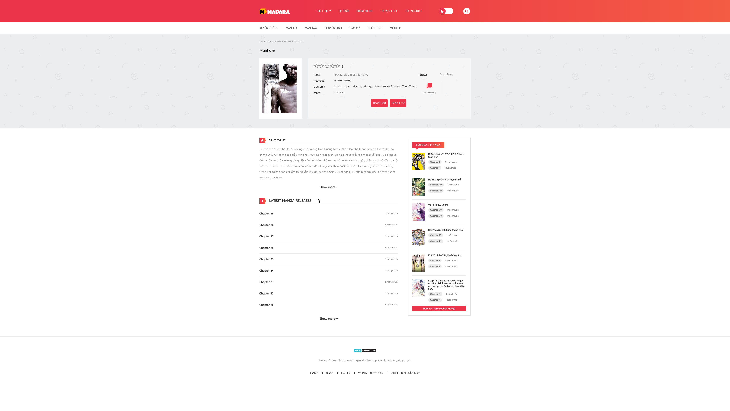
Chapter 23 (266, 282)
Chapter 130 (436, 184)
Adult (347, 86)
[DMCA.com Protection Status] (365, 350)
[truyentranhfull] (274, 11)
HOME (314, 373)
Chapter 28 (266, 225)
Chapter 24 (266, 270)
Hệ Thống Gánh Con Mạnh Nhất (445, 179)
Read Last (398, 103)
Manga (368, 86)
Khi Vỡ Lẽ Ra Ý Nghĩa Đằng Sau (444, 255)
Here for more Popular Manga (439, 308)
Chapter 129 (436, 190)
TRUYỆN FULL (389, 11)
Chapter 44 (435, 241)
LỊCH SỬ (344, 11)
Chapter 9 (435, 260)
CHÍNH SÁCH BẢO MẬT (405, 373)
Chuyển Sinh (333, 28)
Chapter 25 (266, 259)
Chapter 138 (436, 215)
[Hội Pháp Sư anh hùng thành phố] (418, 237)
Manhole (298, 41)
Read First (379, 103)
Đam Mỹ (354, 28)
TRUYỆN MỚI (364, 11)
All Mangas (275, 41)
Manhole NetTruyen (387, 86)
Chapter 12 (435, 294)
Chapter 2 (435, 162)
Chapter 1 (434, 167)
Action (287, 41)
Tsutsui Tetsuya (343, 80)
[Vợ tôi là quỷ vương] (418, 212)
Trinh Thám (409, 86)
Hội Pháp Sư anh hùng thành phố (445, 230)
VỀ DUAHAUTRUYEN (370, 373)
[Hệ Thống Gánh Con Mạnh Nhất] (418, 186)
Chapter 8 (435, 266)
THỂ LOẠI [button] (322, 11)
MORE (394, 28)
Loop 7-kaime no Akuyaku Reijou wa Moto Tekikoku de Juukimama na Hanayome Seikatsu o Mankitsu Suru (446, 284)
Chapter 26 (266, 247)
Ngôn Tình (374, 28)
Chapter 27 (266, 236)
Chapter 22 (266, 293)
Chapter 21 (266, 305)
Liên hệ (345, 373)
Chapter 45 (435, 235)
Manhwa (311, 28)
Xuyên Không (268, 28)
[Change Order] (318, 201)
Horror (357, 86)
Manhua (291, 28)
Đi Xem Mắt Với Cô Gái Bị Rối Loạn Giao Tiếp (446, 155)
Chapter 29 (266, 213)
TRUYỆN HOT (413, 11)
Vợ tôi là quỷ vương (438, 204)
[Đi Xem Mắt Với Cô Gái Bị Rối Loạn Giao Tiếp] (418, 161)
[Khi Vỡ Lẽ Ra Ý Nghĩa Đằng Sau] (418, 262)
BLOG (329, 373)
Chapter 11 (435, 300)
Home (263, 41)
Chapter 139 (436, 210)
